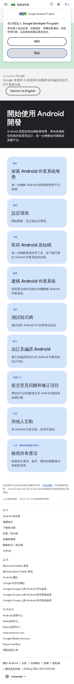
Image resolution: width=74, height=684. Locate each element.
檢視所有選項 (24, 453)
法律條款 (35, 663)
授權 (46, 663)
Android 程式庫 (11, 516)
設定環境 (20, 213)
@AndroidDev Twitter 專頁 (18, 571)
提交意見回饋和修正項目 (35, 385)
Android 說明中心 (13, 615)
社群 (24, 663)
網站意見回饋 (12, 668)
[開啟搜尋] (52, 4)
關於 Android (10, 663)
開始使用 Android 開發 (35, 117)
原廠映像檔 (9, 539)
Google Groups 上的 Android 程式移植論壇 (27, 600)
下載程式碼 (9, 527)
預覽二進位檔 (10, 533)
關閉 (37, 41)
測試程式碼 (22, 317)
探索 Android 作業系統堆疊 (35, 174)
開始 (37, 53)
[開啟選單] (5, 4)
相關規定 (8, 522)
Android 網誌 (10, 577)
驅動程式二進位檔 (13, 545)
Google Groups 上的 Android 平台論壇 (25, 588)
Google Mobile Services (16, 638)
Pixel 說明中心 (10, 621)
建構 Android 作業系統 (33, 281)
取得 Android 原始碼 (31, 245)
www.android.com (13, 632)
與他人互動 (22, 421)
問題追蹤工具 (10, 650)
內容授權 (47, 485)
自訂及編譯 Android (30, 349)
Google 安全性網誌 (14, 583)
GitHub (7, 550)
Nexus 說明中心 (11, 627)
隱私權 (56, 663)
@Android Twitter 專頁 (15, 565)
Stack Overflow (11, 644)
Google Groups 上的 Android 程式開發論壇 (27, 594)
